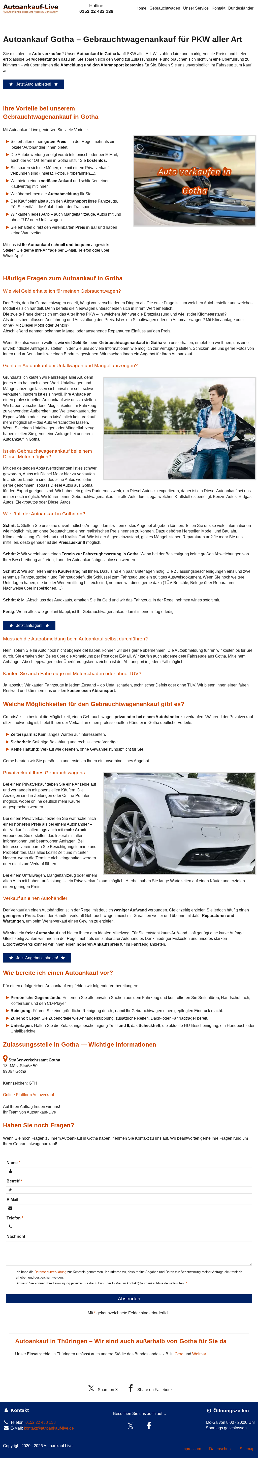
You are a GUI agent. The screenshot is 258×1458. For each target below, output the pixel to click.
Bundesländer (240, 8)
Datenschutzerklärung (50, 1272)
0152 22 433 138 (96, 11)
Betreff (13, 1181)
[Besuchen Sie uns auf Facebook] (149, 1426)
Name (12, 1163)
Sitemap (247, 1449)
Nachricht (16, 1236)
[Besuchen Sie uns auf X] (130, 1426)
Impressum (191, 1449)
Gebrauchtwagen (164, 8)
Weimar (199, 1354)
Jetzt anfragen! (29, 625)
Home (141, 8)
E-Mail (12, 1200)
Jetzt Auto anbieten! (33, 84)
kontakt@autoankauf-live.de (49, 1428)
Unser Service (196, 8)
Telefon (14, 1218)
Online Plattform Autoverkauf (28, 1095)
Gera (179, 1354)
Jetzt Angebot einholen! (37, 958)
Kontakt (218, 8)
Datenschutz (220, 1449)
